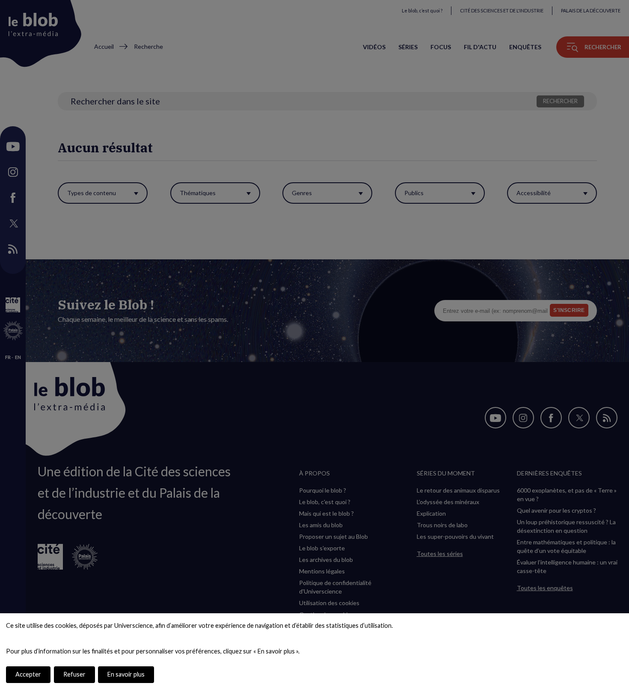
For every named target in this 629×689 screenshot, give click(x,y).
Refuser (74, 674)
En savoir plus (126, 674)
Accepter (28, 674)
